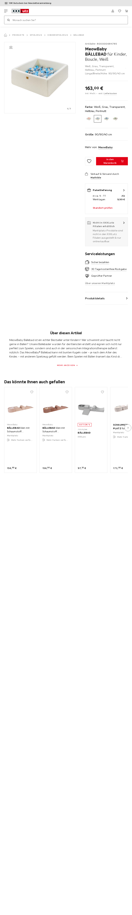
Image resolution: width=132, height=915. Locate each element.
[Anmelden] (112, 11)
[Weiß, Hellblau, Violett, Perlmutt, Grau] (106, 118)
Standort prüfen (102, 207)
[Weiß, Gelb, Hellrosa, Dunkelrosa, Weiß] (88, 118)
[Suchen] (8, 20)
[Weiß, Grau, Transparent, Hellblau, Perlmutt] (97, 118)
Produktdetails (95, 298)
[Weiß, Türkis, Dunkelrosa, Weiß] (115, 118)
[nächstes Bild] (127, 427)
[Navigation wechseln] (6, 11)
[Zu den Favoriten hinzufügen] (89, 161)
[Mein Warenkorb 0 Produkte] (126, 11)
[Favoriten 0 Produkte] (119, 11)
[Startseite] (5, 35)
